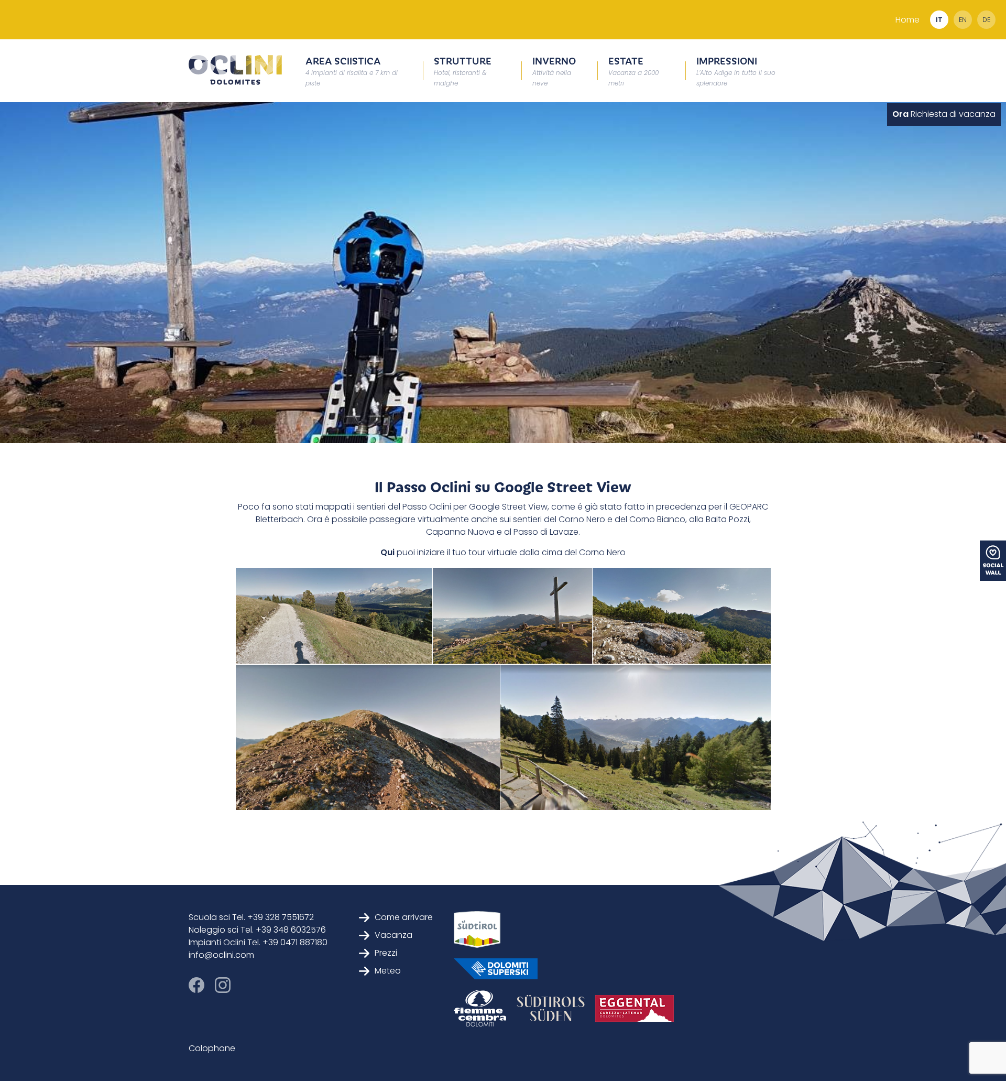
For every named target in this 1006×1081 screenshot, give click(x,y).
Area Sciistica (351, 70)
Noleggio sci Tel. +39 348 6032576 (257, 930)
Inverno (554, 70)
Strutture (462, 70)
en (963, 19)
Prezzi (386, 953)
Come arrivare (404, 917)
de (986, 19)
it (939, 19)
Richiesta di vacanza (944, 114)
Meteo (388, 971)
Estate (633, 70)
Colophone (212, 1048)
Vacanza (393, 935)
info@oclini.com (221, 955)
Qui (387, 552)
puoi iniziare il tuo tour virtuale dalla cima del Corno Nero (510, 552)
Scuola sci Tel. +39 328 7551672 (251, 917)
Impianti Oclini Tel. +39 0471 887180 (258, 942)
